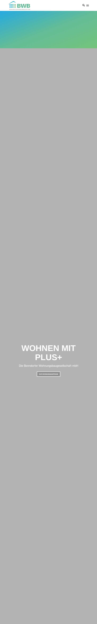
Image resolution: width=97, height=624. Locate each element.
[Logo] (21, 5)
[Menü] (87, 5)
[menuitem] (82, 5)
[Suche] (82, 5)
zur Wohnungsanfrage (48, 374)
